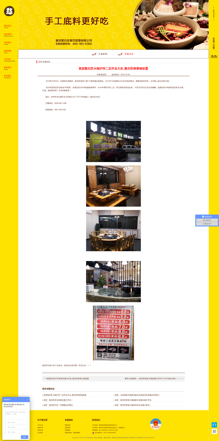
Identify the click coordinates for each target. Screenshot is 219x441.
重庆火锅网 (107, 438)
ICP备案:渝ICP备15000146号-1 (145, 438)
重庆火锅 (90, 438)
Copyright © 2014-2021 (79, 438)
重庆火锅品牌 (98, 438)
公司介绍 (40, 425)
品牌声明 (40, 428)
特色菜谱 (40, 430)
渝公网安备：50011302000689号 (105, 433)
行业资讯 (40, 433)
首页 (40, 61)
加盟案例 (67, 430)
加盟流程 (67, 428)
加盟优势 (67, 425)
